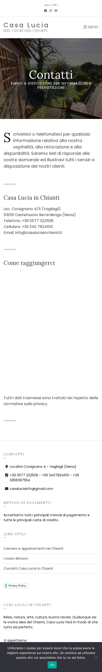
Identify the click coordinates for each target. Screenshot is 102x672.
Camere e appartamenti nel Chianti (33, 548)
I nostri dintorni (16, 558)
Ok (52, 665)
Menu (92, 27)
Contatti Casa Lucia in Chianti (28, 568)
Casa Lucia (26, 25)
